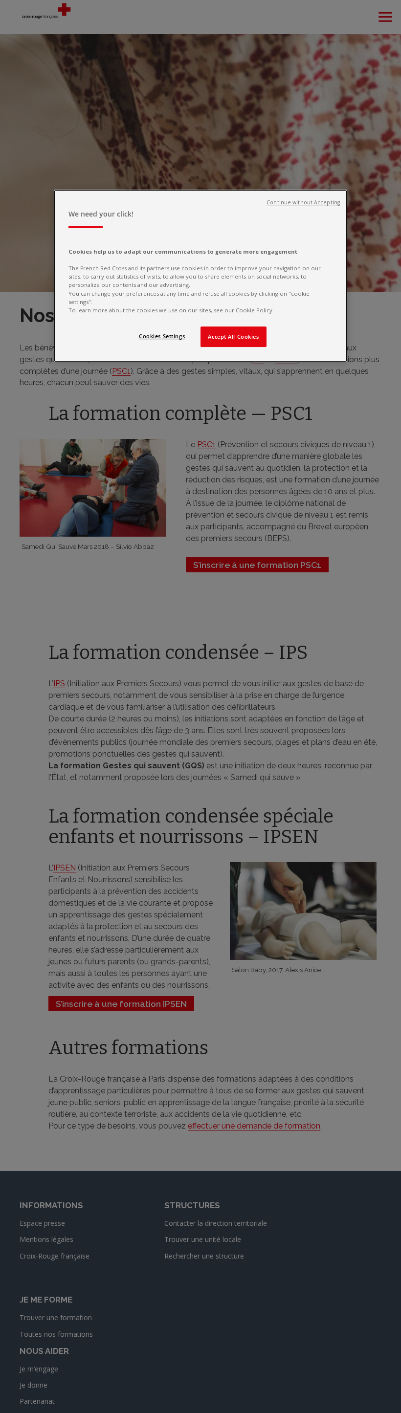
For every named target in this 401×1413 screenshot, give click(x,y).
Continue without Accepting (303, 202)
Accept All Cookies (233, 336)
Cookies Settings (162, 336)
